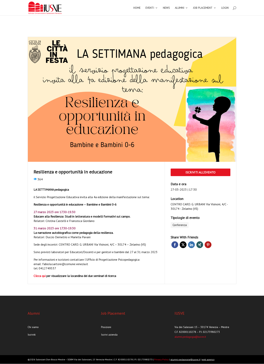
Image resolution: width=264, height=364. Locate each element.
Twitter (183, 244)
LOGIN (225, 7)
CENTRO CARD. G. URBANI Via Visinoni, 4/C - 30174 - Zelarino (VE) (199, 206)
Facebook (174, 244)
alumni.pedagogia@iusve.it (190, 336)
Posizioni (106, 327)
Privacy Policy (161, 359)
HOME (137, 7)
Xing (199, 244)
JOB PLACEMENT (202, 7)
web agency (208, 359)
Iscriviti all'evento (200, 172)
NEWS (166, 7)
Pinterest (208, 244)
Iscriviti (32, 334)
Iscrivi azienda (109, 334)
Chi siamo (33, 327)
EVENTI (150, 7)
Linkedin (191, 244)
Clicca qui (40, 276)
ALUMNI (179, 7)
